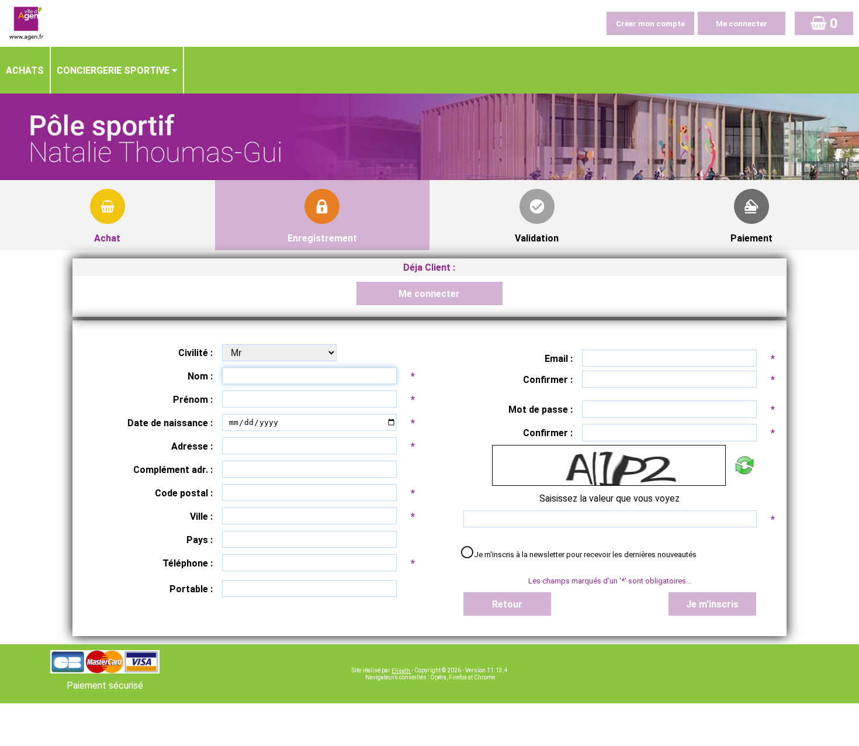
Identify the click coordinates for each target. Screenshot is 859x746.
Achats (25, 70)
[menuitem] (25, 70)
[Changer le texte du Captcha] (744, 465)
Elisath (401, 671)
